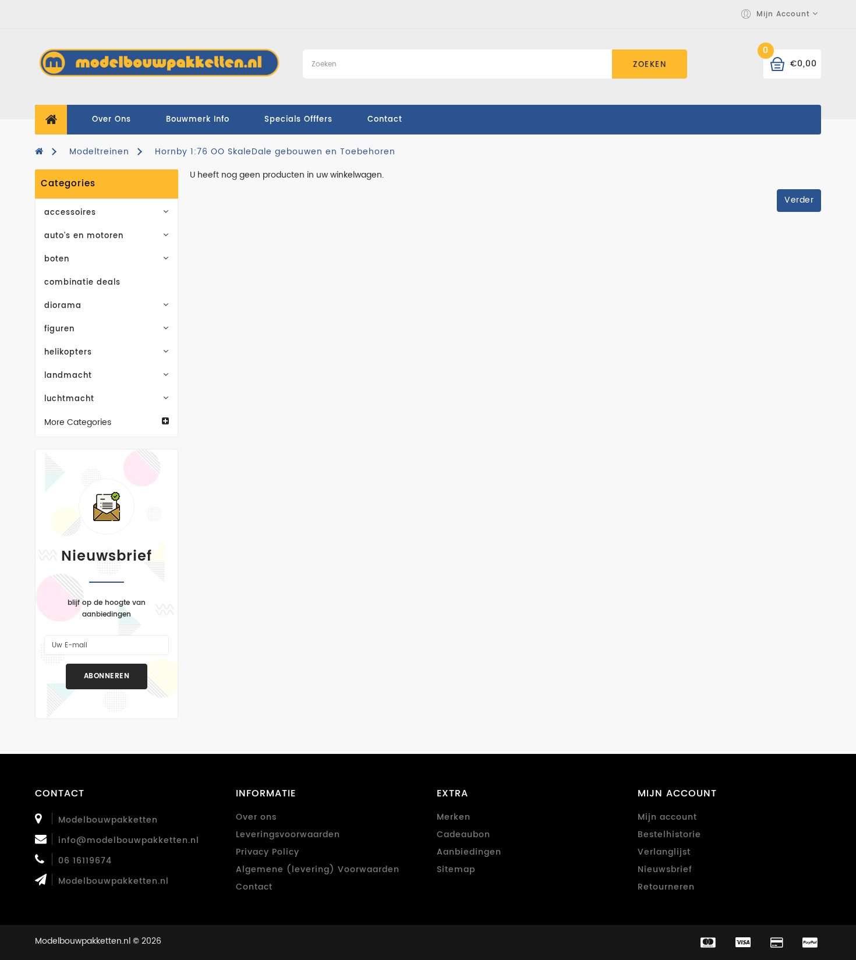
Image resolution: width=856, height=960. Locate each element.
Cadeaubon (463, 834)
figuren (59, 329)
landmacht (68, 376)
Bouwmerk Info (197, 120)
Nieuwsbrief (665, 869)
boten (56, 259)
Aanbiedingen (469, 852)
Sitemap (456, 869)
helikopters (68, 352)
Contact (254, 887)
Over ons (111, 120)
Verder (798, 200)
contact (384, 120)
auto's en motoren (83, 236)
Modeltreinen (99, 151)
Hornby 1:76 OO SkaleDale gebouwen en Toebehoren (275, 151)
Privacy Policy (267, 852)
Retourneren (666, 887)
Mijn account (667, 817)
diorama (63, 306)
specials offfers (298, 120)
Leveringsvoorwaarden (288, 834)
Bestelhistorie (669, 834)
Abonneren (107, 676)
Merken (454, 817)
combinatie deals (82, 283)
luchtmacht (69, 399)
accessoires (70, 213)
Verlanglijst (664, 852)
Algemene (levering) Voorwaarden (317, 869)
